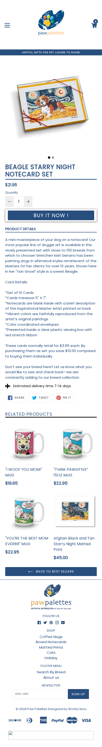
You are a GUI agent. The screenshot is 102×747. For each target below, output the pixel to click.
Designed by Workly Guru (67, 709)
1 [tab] (49, 157)
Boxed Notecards (51, 641)
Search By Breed (51, 672)
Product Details (20, 228)
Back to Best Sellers (54, 571)
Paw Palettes (37, 709)
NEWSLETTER (51, 685)
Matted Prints (51, 647)
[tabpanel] (51, 107)
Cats (51, 652)
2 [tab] (53, 157)
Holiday (51, 657)
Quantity (11, 192)
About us (51, 677)
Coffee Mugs (51, 636)
